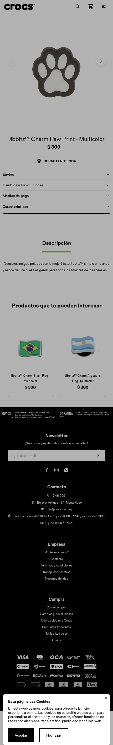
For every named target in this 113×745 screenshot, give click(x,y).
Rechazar (53, 735)
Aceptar (21, 735)
